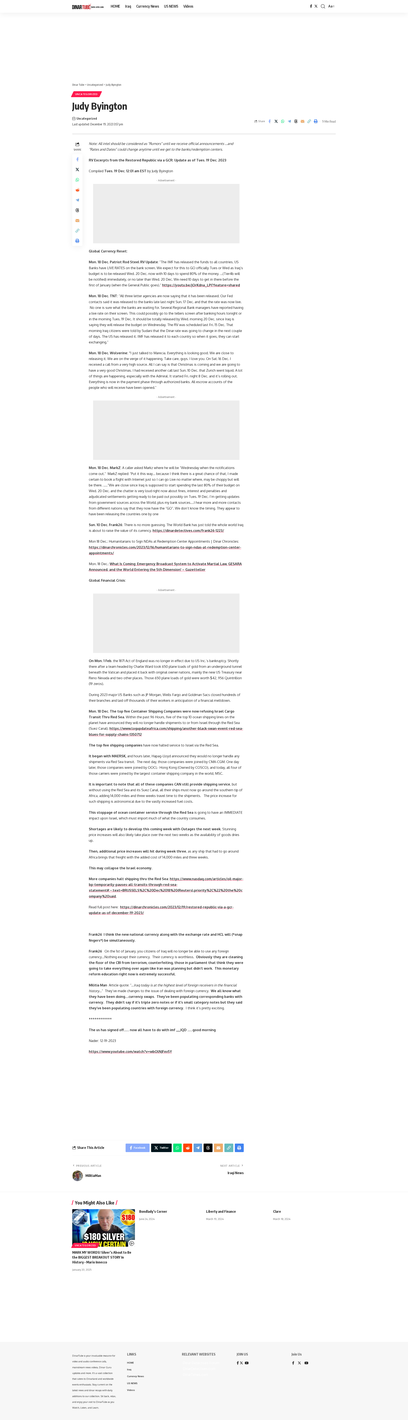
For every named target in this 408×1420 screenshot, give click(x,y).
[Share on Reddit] (77, 190)
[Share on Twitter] (276, 121)
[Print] (316, 121)
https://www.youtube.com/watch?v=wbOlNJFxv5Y (130, 1051)
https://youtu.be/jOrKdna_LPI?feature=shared (201, 285)
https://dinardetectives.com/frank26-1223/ (188, 530)
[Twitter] (316, 6)
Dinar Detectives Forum (200, 1363)
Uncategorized (86, 94)
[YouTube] (306, 1363)
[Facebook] (311, 6)
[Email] (302, 121)
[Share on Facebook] (269, 121)
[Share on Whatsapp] (283, 121)
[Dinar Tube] (88, 6)
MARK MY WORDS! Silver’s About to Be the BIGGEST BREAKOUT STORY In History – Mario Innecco (101, 1257)
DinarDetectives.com (198, 1369)
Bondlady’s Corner (153, 1211)
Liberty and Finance (221, 1211)
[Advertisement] (131, 45)
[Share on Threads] (296, 121)
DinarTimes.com (195, 1374)
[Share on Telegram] (289, 121)
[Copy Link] (309, 121)
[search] (323, 6)
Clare (277, 1211)
